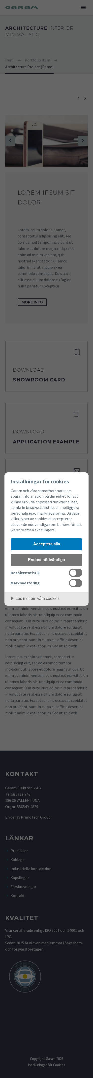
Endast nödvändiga (46, 559)
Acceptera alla (46, 544)
